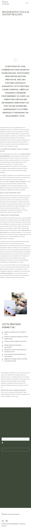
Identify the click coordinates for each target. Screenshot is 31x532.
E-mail (3, 436)
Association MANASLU (12, 523)
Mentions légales (6, 493)
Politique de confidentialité (9, 495)
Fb (6, 521)
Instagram (4, 478)
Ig (2, 521)
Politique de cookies (7, 498)
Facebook (4, 481)
